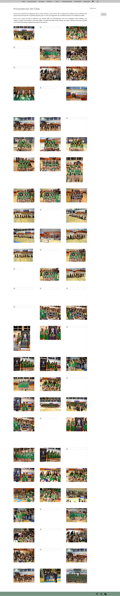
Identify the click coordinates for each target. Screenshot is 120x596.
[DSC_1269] (76, 124)
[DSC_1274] (24, 384)
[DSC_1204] (76, 94)
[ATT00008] (24, 275)
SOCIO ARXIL (86, 1)
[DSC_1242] (24, 216)
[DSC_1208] (24, 94)
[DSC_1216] (76, 53)
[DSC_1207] (76, 73)
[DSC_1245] (50, 195)
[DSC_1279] (50, 364)
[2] (50, 576)
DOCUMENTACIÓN (67, 1)
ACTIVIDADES (77, 1)
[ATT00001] (76, 293)
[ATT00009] (50, 274)
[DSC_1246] (24, 195)
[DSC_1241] (76, 236)
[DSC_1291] (50, 404)
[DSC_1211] (50, 99)
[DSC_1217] (50, 53)
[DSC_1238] (76, 216)
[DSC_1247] (76, 170)
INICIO (23, 1)
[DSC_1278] (24, 404)
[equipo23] (76, 576)
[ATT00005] (24, 255)
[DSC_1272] (76, 364)
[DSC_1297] (24, 313)
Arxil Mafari (41, 1)
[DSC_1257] (50, 144)
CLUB (56, 1)
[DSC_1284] (76, 333)
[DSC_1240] (50, 236)
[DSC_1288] (76, 313)
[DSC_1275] (50, 384)
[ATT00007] (76, 255)
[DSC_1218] (24, 53)
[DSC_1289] (50, 313)
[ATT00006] (50, 255)
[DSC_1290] (24, 33)
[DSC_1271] (50, 33)
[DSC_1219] (76, 33)
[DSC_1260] (76, 144)
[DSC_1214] (24, 73)
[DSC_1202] (50, 124)
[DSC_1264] (24, 164)
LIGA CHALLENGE (31, 1)
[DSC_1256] (24, 144)
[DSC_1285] (50, 333)
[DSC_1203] (24, 124)
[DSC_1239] (24, 236)
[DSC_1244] (76, 195)
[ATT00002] (50, 293)
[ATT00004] (76, 274)
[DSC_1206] (50, 73)
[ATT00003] (24, 293)
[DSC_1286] (24, 338)
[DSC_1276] (76, 384)
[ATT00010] (50, 215)
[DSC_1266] (50, 164)
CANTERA (48, 1)
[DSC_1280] (24, 364)
